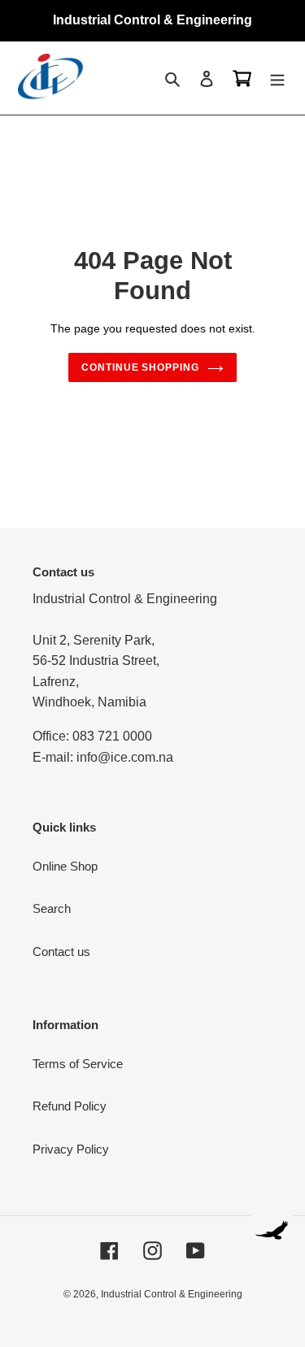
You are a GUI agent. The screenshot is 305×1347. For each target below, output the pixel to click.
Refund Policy (70, 1106)
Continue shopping (140, 367)
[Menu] (277, 78)
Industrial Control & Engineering (171, 1294)
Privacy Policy (71, 1149)
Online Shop (65, 866)
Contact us (61, 951)
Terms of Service (78, 1064)
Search (52, 908)
